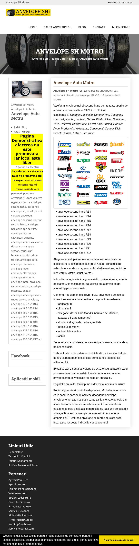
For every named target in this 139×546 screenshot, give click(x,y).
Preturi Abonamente (20, 460)
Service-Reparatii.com (21, 528)
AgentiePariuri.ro (18, 480)
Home (33, 27)
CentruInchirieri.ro (19, 502)
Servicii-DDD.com (18, 511)
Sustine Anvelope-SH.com (23, 465)
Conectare (122, 27)
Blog (82, 27)
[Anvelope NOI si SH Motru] (27, 90)
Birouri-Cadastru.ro (19, 497)
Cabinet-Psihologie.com (22, 488)
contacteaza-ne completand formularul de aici (29, 184)
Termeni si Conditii (19, 456)
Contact (99, 27)
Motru (73, 58)
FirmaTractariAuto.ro (20, 519)
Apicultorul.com (17, 484)
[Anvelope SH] (28, 12)
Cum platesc (15, 452)
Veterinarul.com (17, 493)
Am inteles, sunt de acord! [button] (119, 540)
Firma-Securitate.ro (19, 506)
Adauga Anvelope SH (121, 2)
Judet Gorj (58, 58)
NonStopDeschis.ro (19, 524)
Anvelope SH (40, 58)
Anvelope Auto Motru (74, 82)
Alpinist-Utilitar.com (20, 515)
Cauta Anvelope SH (58, 27)
